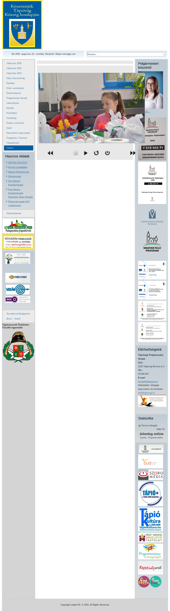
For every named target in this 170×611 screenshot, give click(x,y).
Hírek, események (15, 88)
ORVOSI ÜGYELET (17, 162)
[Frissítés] (96, 156)
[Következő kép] (133, 156)
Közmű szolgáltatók (17, 167)
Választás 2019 (13, 73)
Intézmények (12, 103)
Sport (9, 128)
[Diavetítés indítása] (86, 156)
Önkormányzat (13, 93)
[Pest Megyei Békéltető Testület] (150, 541)
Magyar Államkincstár (18, 172)
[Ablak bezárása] (107, 156)
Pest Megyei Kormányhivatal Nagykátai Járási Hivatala (20, 193)
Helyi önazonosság (15, 78)
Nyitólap (10, 83)
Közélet (10, 108)
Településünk (12, 143)
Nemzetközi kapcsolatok (18, 133)
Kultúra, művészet (15, 123)
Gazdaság (11, 118)
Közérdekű (11, 113)
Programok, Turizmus (16, 138)
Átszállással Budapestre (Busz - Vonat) (18, 316)
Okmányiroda (14, 176)
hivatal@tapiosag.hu (148, 381)
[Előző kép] (50, 156)
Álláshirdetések (13, 213)
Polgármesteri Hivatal (16, 98)
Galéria (9, 148)
